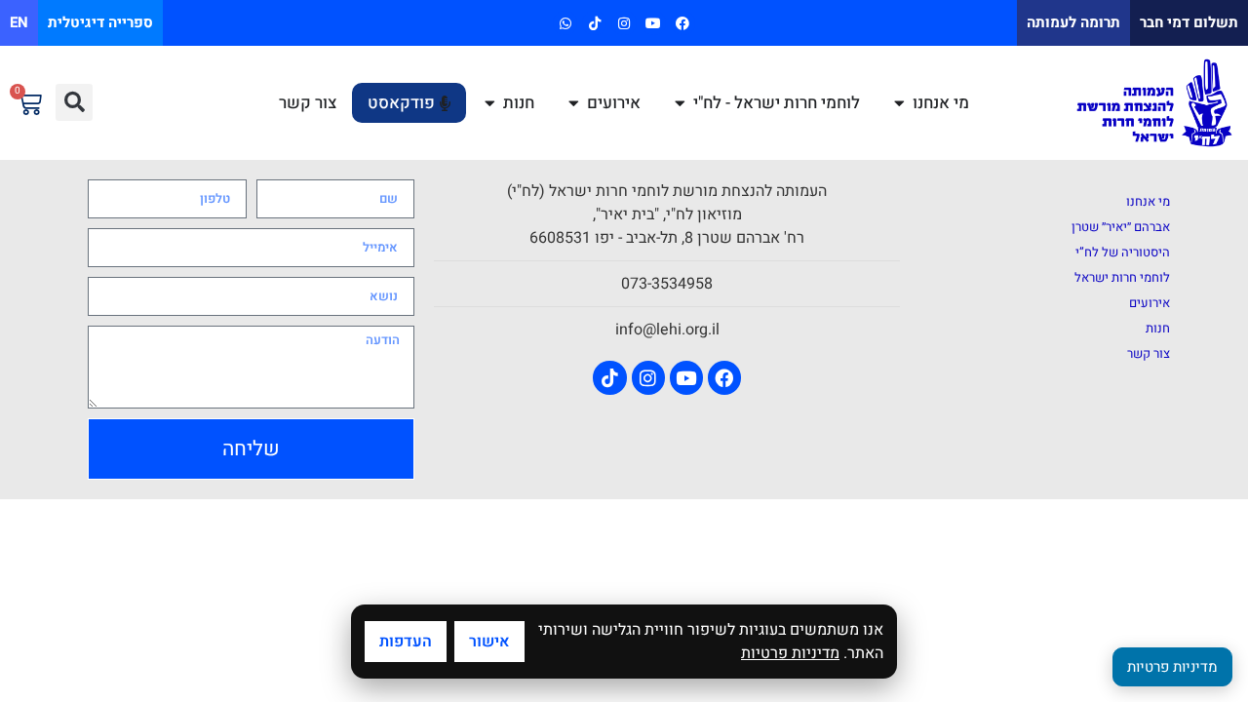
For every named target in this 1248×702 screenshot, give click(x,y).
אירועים (1149, 302)
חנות (1158, 328)
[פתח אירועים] (574, 103)
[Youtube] (654, 23)
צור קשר (1148, 353)
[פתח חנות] (490, 103)
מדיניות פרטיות (790, 653)
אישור (489, 641)
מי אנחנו (1148, 201)
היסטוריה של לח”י (1122, 252)
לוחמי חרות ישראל (1122, 277)
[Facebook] (683, 23)
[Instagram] (623, 23)
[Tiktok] (594, 23)
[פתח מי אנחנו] (899, 103)
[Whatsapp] (565, 23)
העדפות (405, 641)
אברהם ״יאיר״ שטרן (1121, 226)
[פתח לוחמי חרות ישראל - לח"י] (680, 103)
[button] (74, 102)
